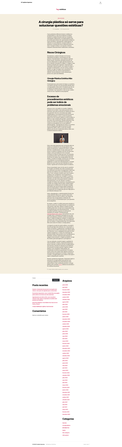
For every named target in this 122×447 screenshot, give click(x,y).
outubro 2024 (65, 324)
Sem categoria (61, 18)
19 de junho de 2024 (65, 29)
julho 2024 (65, 331)
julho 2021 (64, 402)
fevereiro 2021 (65, 411)
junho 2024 (65, 333)
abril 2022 (64, 382)
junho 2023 (65, 363)
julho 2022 (65, 377)
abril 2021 (64, 407)
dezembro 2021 (66, 392)
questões (60, 269)
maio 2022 (64, 380)
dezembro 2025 (66, 292)
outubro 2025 (65, 297)
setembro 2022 (66, 375)
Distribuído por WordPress (51, 444)
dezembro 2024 (66, 319)
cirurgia (50, 269)
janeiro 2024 (65, 346)
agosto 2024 (65, 328)
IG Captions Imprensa (26, 2)
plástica (56, 269)
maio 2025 (64, 309)
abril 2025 (64, 311)
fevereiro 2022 (65, 387)
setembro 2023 (66, 355)
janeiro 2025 (65, 316)
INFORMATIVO (65, 427)
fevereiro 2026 (66, 289)
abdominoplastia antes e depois (54, 214)
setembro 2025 (66, 299)
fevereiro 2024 (66, 343)
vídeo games (65, 435)
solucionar (66, 269)
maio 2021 (64, 404)
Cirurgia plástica (66, 425)
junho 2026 (65, 284)
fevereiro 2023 (65, 372)
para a (60, 264)
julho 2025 (65, 304)
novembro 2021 (66, 394)
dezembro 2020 (66, 414)
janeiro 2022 (65, 390)
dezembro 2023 (66, 348)
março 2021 (65, 409)
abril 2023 (64, 368)
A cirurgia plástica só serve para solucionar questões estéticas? (61, 23)
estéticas (53, 269)
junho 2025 (65, 306)
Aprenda (64, 423)
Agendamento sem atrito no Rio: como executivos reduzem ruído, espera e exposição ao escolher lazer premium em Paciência (44, 299)
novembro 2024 (66, 321)
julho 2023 (65, 360)
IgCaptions (57, 29)
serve (63, 269)
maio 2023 (64, 365)
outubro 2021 (65, 397)
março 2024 (65, 341)
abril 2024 (64, 338)
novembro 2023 (66, 350)
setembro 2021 (66, 399)
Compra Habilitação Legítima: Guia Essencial (42, 306)
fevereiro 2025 (65, 314)
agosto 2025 (65, 302)
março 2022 (65, 385)
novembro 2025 (66, 294)
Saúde (64, 430)
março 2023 (65, 370)
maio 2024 (65, 336)
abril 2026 (64, 287)
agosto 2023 (65, 358)
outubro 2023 (65, 353)
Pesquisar (56, 280)
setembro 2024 (66, 326)
